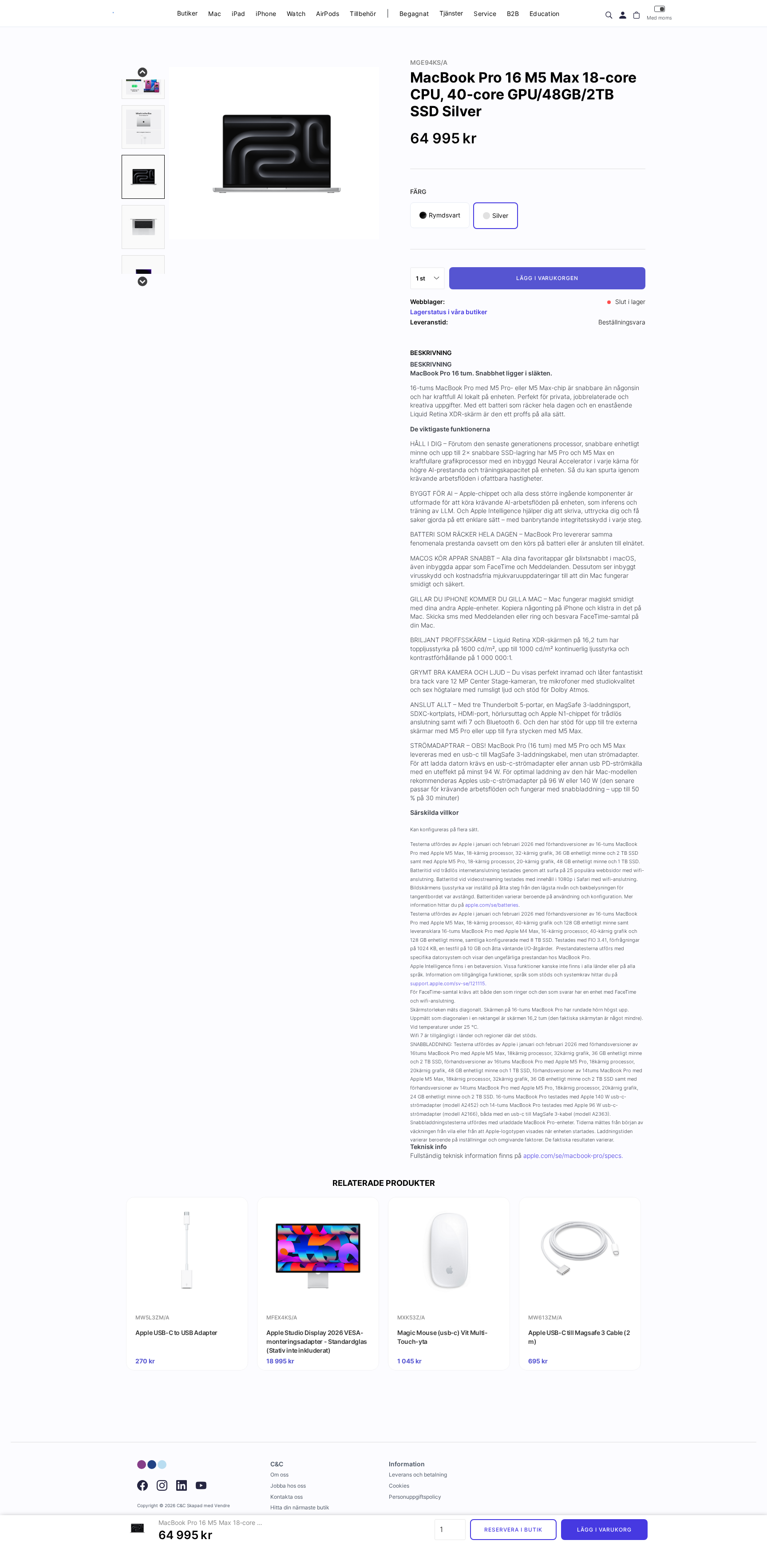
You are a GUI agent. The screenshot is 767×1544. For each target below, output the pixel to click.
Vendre (222, 1505)
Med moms (659, 18)
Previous (142, 71)
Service (485, 13)
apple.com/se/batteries (491, 905)
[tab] (143, 127)
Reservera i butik (513, 1529)
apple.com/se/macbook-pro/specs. (573, 1155)
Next (142, 280)
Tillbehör (363, 13)
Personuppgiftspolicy (415, 1496)
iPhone (266, 13)
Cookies (399, 1485)
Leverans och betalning (418, 1474)
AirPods (327, 13)
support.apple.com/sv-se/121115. (448, 984)
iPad (238, 13)
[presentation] (143, 177)
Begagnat (414, 13)
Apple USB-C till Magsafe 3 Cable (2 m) (579, 1337)
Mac (214, 13)
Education (545, 13)
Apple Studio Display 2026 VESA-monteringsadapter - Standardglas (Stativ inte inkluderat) (316, 1341)
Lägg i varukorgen (547, 278)
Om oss (279, 1474)
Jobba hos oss (288, 1485)
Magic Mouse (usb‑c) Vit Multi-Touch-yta (442, 1337)
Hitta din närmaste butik (299, 1507)
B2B (513, 13)
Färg (418, 191)
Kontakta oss (286, 1496)
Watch (296, 13)
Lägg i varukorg (604, 1529)
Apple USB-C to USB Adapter (176, 1332)
